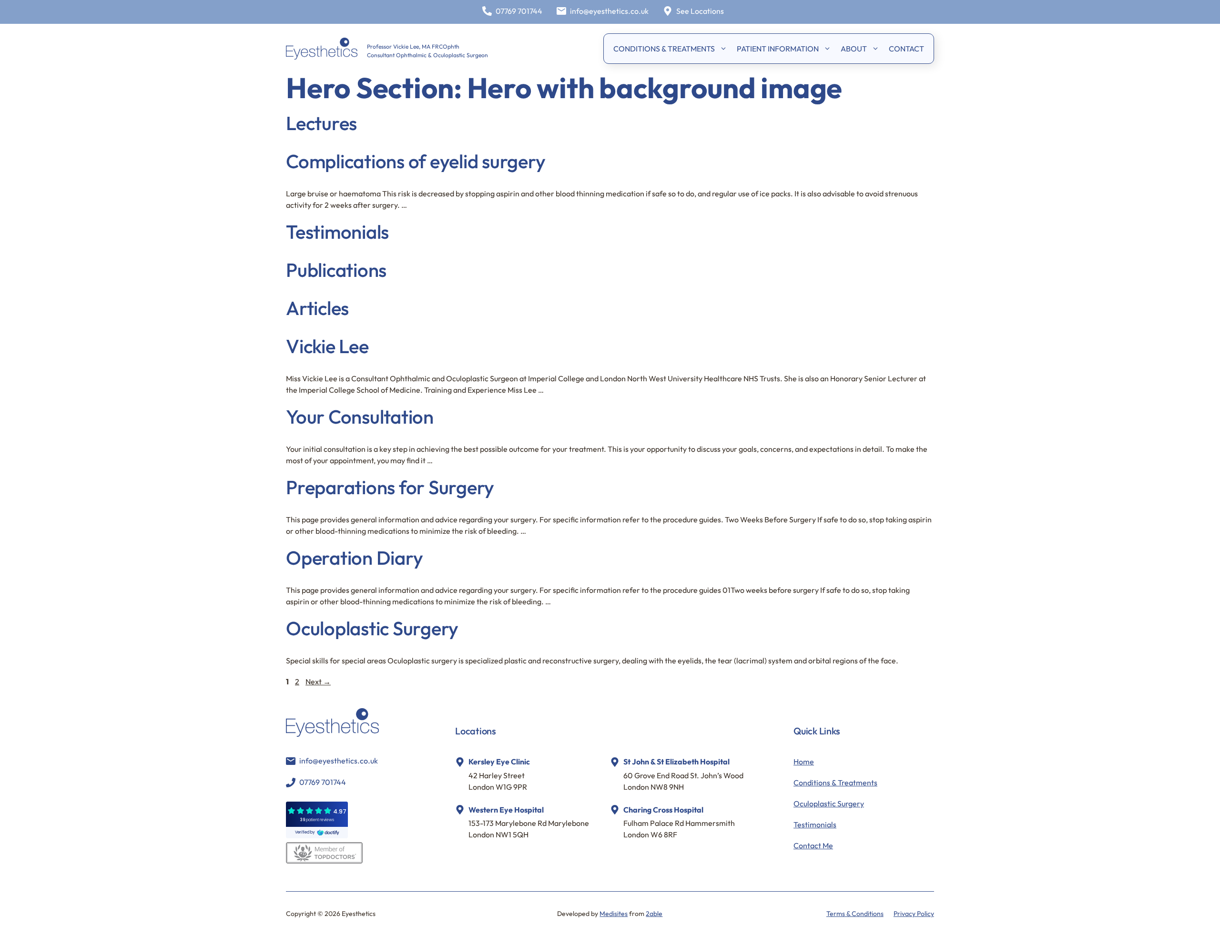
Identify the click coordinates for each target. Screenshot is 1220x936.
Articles (317, 308)
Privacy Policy (914, 913)
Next (318, 681)
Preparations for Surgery (390, 487)
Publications (336, 270)
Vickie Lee (327, 346)
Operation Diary (354, 558)
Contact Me (813, 845)
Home (803, 761)
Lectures (321, 123)
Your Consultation (360, 416)
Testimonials (337, 232)
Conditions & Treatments (835, 782)
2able (654, 913)
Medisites (614, 913)
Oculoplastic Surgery (372, 628)
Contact (906, 48)
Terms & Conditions (855, 913)
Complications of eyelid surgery (415, 161)
